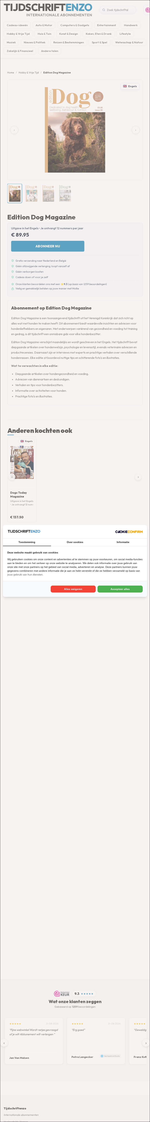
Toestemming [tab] (26, 542)
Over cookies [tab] (75, 542)
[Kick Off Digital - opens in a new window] (129, 531)
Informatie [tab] (123, 542)
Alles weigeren (73, 589)
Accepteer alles (120, 589)
